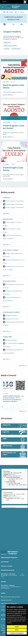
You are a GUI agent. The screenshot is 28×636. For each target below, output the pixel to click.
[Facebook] (2, 619)
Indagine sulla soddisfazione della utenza (12, 255)
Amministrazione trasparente (9, 557)
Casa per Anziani (6, 122)
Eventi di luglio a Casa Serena (14, 204)
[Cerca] (26, 6)
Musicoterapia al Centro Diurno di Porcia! (13, 286)
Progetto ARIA (7, 337)
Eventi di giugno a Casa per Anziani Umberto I (12, 237)
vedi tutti (6, 213)
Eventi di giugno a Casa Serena (14, 207)
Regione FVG (7, 425)
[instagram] (4, 619)
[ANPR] (22, 439)
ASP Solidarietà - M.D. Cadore (9, 454)
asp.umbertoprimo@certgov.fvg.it (11, 597)
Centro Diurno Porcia (9, 281)
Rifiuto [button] (16, 630)
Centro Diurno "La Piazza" (10, 250)
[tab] (2, 406)
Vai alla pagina (7, 95)
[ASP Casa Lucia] (22, 446)
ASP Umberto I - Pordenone (13, 553)
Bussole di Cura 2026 (11, 319)
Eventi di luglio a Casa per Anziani (12, 230)
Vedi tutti (22, 365)
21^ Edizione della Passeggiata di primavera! (13, 345)
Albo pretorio (5, 562)
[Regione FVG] (22, 425)
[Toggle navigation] (3, 7)
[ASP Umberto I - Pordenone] (3, 552)
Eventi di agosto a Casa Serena (14, 201)
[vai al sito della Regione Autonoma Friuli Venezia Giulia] (4, 1)
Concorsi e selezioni (6, 566)
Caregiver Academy (12, 31)
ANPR (4, 439)
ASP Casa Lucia (7, 446)
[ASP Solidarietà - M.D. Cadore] (22, 454)
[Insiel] (4, 632)
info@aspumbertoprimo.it (14, 476)
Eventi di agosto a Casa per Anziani (12, 224)
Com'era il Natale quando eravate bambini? (11, 299)
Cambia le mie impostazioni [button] (16, 633)
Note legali (4, 629)
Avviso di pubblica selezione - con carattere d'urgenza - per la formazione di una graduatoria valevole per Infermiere (13, 398)
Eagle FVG (6, 432)
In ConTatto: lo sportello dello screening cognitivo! (13, 351)
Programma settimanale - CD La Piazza (14, 261)
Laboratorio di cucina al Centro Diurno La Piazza (13, 268)
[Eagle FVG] (22, 432)
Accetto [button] (17, 626)
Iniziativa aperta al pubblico (11, 312)
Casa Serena (6, 82)
